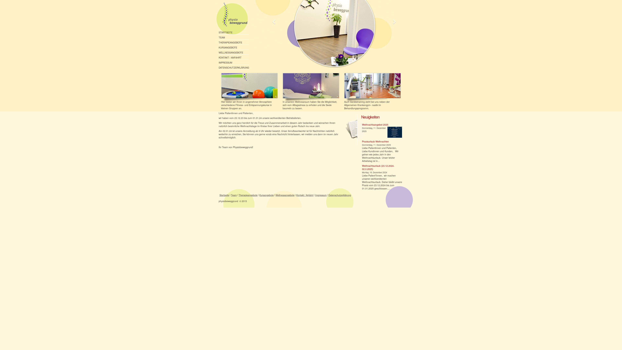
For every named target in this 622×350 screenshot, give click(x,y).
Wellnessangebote (231, 52)
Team (222, 37)
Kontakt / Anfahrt (230, 57)
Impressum (225, 62)
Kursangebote (228, 47)
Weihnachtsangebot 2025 (375, 124)
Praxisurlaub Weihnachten (375, 141)
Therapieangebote (230, 42)
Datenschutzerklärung (234, 67)
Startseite (225, 32)
